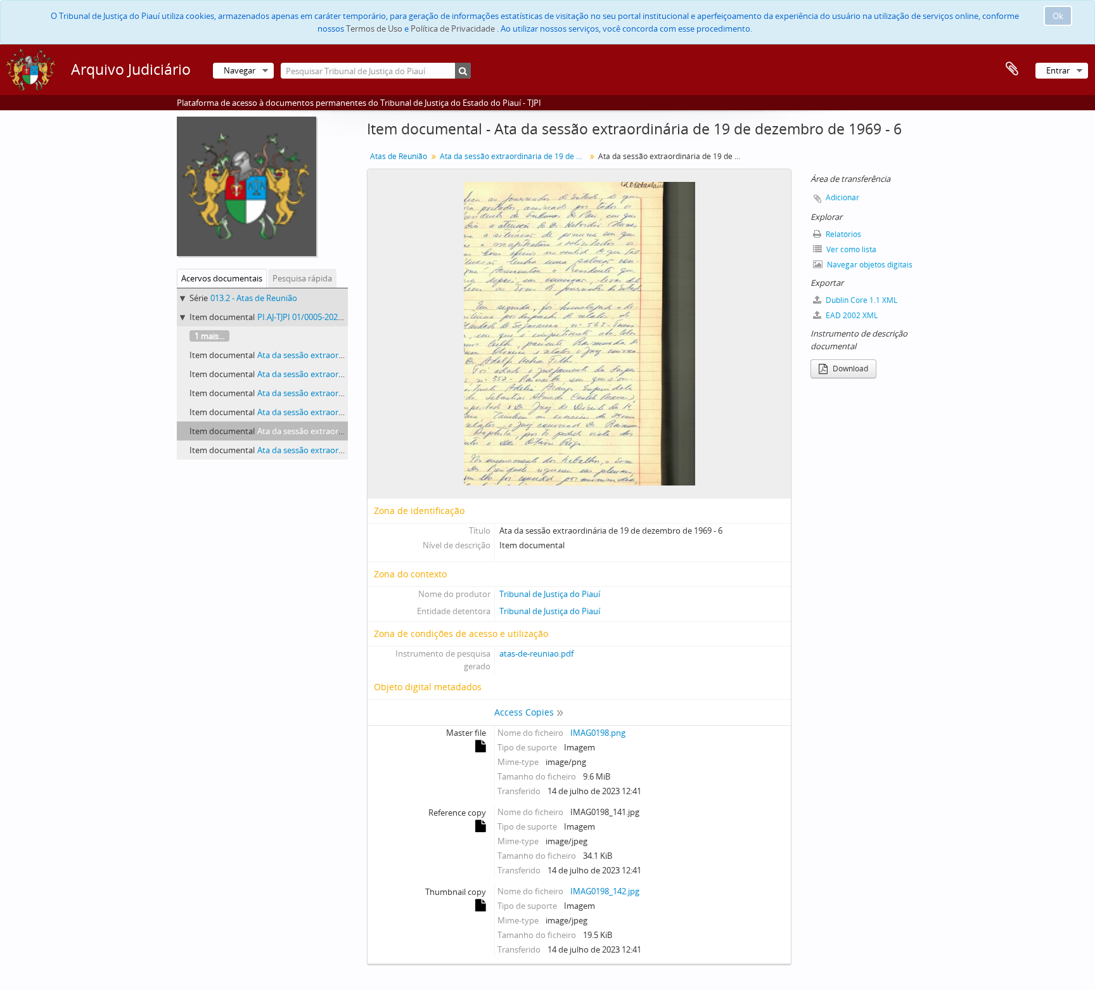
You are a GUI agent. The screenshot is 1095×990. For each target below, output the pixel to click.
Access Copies (524, 712)
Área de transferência (1012, 69)
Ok (1058, 16)
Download (849, 368)
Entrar (1058, 70)
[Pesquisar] (463, 71)
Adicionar (842, 197)
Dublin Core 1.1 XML (860, 300)
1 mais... (209, 336)
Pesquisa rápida (302, 278)
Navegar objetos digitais (868, 264)
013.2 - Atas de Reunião (253, 298)
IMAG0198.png (597, 732)
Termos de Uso (374, 28)
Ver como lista (850, 249)
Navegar (239, 70)
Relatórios (842, 234)
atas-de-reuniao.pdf (536, 653)
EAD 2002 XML (851, 315)
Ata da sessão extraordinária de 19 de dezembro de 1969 (514, 156)
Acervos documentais (221, 278)
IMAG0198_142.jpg (604, 891)
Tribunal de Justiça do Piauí (549, 594)
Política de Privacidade (453, 28)
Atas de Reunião (398, 156)
